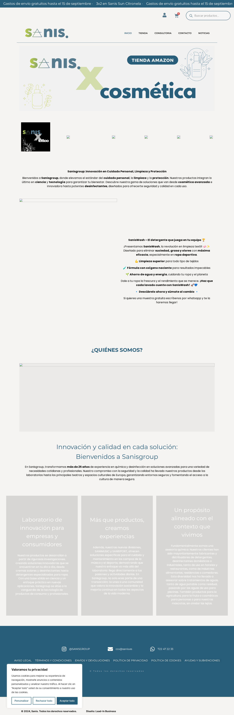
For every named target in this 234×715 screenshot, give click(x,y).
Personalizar (21, 700)
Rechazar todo (44, 700)
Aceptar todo (67, 700)
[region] (44, 686)
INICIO (128, 33)
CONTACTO (185, 33)
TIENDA (143, 33)
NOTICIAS (204, 33)
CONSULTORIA (163, 33)
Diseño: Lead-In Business (101, 711)
